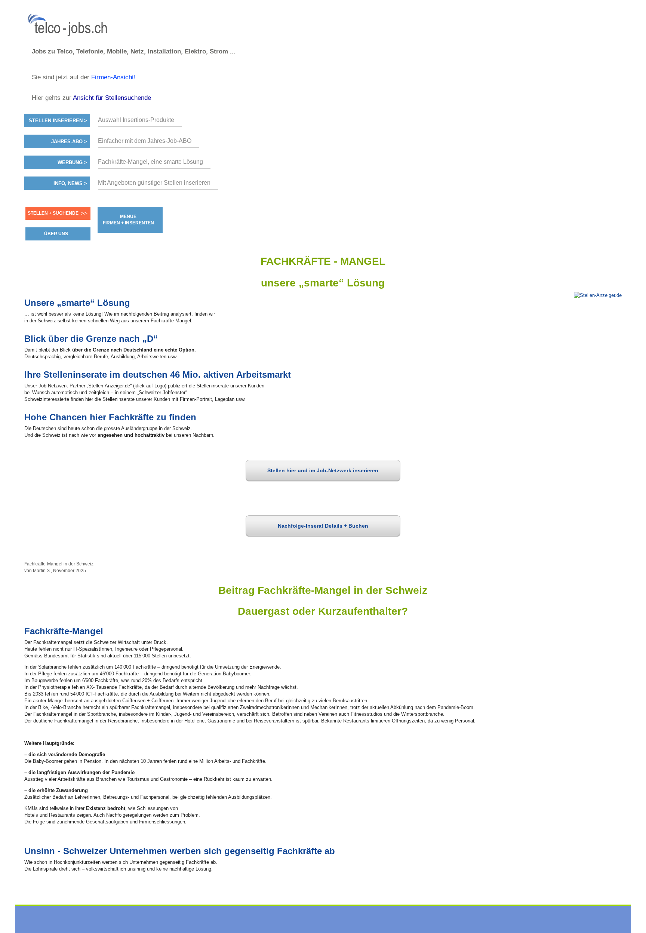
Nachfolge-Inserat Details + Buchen (323, 526)
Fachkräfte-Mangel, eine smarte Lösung (150, 162)
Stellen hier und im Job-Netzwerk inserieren (322, 470)
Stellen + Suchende (53, 213)
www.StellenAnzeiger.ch (69, 26)
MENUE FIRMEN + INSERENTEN (128, 219)
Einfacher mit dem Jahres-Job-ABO (144, 141)
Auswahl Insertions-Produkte (136, 120)
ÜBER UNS (56, 233)
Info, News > (70, 183)
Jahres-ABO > (69, 141)
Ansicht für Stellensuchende (112, 97)
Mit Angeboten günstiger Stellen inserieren (154, 182)
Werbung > (72, 162)
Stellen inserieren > (58, 120)
